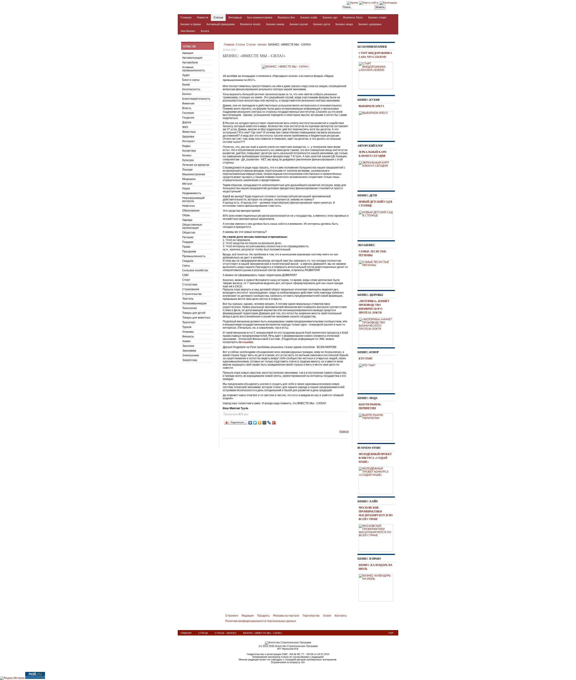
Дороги (186, 122)
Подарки (187, 242)
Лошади (187, 169)
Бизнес (186, 94)
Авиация (187, 53)
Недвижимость (191, 193)
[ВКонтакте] (250, 423)
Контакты (341, 615)
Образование (191, 210)
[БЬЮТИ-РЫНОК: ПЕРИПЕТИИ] (377, 426)
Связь (186, 265)
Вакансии (188, 103)
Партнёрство (311, 615)
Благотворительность (196, 98)
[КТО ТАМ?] (377, 376)
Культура (188, 160)
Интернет (188, 141)
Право (186, 246)
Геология (188, 112)
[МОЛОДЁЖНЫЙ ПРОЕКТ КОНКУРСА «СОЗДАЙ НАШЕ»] (377, 479)
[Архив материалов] (352, 2)
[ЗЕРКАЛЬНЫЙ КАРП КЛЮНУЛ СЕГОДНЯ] (377, 173)
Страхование (190, 289)
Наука (186, 188)
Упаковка (188, 331)
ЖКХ (185, 127)
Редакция (248, 615)
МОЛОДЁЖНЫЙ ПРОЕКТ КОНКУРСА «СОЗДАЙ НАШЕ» (375, 458)
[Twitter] (255, 423)
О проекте (231, 615)
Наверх (344, 431)
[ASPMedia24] (215, 7)
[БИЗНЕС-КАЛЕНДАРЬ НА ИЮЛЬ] (377, 586)
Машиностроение (193, 174)
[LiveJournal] (269, 423)
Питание (188, 237)
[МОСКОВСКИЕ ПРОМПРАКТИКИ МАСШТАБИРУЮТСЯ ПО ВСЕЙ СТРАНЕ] (377, 537)
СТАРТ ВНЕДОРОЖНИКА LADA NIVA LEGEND (375, 55)
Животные (189, 131)
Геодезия (188, 117)
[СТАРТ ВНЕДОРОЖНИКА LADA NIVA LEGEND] (377, 75)
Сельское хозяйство (195, 270)
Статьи (240, 44)
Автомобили (190, 62)
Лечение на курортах (195, 164)
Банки (186, 84)
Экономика (189, 350)
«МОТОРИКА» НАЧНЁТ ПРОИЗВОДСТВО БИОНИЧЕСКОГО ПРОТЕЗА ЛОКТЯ (374, 306)
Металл (187, 183)
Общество (188, 232)
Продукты (263, 615)
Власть (186, 108)
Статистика (189, 284)
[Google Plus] (274, 423)
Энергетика (189, 360)
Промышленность (193, 256)
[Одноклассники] (259, 423)
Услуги (327, 615)
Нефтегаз (188, 205)
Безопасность (191, 89)
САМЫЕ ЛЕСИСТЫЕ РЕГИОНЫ (372, 253)
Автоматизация (192, 57)
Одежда (187, 220)
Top (390, 633)
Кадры (186, 146)
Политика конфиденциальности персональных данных (260, 621)
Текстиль (188, 298)
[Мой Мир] (264, 423)
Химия (186, 341)
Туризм (186, 327)
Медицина (189, 179)
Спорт (186, 279)
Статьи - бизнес (256, 44)
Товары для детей (193, 312)
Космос (186, 155)
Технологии (189, 308)
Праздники (189, 251)
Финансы (188, 336)
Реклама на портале (286, 615)
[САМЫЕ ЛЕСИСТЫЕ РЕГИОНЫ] (377, 273)
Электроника (190, 355)
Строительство (192, 294)
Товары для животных (196, 317)
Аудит (186, 75)
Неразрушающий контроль (193, 199)
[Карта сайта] (368, 2)
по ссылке (245, 342)
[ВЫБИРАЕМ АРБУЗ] (377, 124)
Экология (188, 346)
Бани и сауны (191, 79)
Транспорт (189, 322)
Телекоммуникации (194, 303)
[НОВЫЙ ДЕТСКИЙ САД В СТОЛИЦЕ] (377, 223)
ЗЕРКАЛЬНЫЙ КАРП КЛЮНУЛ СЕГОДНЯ (372, 154)
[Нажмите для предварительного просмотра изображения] (285, 66)
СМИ (185, 275)
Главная (229, 44)
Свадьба (187, 261)
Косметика (189, 150)
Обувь (186, 215)
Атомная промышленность (193, 69)
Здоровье (188, 136)
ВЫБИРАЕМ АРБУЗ (371, 106)
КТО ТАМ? (366, 358)
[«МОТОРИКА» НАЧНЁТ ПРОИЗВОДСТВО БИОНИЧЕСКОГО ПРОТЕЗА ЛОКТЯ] (377, 330)
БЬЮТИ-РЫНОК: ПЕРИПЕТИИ (370, 406)
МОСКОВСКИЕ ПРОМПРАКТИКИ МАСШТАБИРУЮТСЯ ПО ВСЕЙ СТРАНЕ (376, 513)
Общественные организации (192, 226)
